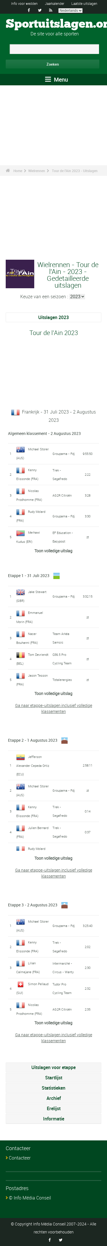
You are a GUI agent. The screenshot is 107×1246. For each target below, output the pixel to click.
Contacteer (20, 1158)
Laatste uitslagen (84, 3)
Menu (60, 79)
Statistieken (53, 1088)
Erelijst (53, 1108)
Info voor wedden (24, 3)
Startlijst (53, 1077)
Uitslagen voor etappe (53, 1067)
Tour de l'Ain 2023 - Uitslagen (75, 170)
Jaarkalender (54, 3)
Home (17, 170)
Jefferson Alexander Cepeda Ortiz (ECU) (32, 765)
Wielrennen (36, 170)
